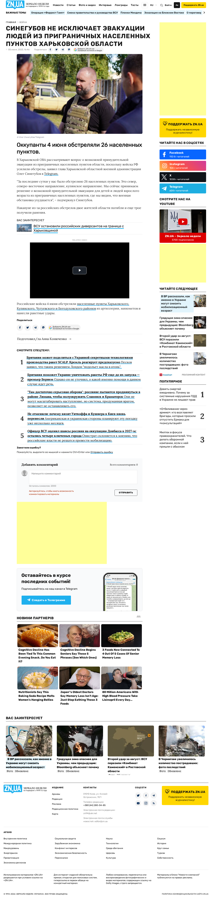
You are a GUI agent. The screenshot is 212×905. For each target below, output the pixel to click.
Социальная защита (65, 838)
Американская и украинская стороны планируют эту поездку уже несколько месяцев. (82, 418)
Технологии (112, 843)
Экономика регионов (15, 862)
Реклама (56, 804)
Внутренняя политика (15, 838)
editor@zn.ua (101, 821)
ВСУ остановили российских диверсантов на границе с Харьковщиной (79, 228)
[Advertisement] (62, 533)
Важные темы (16, 12)
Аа (177, 5)
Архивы (56, 794)
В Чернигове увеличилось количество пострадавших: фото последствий (174, 361)
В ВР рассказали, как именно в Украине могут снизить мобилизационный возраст (175, 303)
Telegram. (51, 174)
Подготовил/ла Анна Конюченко (42, 339)
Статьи (71, 5)
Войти (168, 5)
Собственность (165, 858)
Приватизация (11, 858)
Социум (161, 838)
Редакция (57, 799)
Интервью (105, 5)
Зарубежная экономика (67, 843)
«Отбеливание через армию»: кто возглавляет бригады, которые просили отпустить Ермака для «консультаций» (178, 416)
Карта (55, 814)
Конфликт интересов (66, 848)
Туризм (161, 853)
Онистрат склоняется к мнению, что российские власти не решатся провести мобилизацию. (82, 435)
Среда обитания (114, 848)
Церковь (110, 853)
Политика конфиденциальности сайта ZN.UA (185, 894)
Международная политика (18, 843)
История (161, 843)
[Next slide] (203, 12)
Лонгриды (121, 5)
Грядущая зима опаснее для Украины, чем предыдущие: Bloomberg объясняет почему (176, 323)
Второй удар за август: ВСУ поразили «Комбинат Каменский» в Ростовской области (176, 341)
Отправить (126, 492)
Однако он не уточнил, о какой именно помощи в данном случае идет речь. (84, 379)
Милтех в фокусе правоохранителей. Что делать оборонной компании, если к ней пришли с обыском (175, 439)
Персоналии (61, 858)
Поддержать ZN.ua (194, 5)
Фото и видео (87, 5)
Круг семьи (163, 848)
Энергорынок (11, 853)
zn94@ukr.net (90, 813)
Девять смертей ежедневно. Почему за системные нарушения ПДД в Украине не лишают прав (178, 394)
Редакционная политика (65, 809)
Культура (111, 858)
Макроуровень (11, 848)
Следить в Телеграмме (48, 600)
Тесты (135, 5)
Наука (109, 838)
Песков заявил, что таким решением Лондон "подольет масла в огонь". (80, 362)
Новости (58, 5)
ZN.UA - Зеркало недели (183, 236)
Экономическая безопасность (71, 853)
